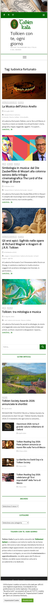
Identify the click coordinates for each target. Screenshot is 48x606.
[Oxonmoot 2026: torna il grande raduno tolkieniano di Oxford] (8, 427)
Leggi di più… (9, 129)
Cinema (10, 164)
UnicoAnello (24, 117)
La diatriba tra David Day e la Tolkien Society (29, 461)
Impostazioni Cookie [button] (12, 600)
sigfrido (10, 258)
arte (6, 320)
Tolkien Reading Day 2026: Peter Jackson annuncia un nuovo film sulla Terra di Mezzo (30, 444)
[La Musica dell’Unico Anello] (24, 86)
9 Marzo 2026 (22, 466)
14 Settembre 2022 (9, 252)
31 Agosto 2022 (8, 316)
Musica (21, 102)
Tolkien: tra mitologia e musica (21, 312)
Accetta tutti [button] (27, 600)
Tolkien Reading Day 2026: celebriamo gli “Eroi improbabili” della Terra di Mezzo (28, 478)
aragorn (7, 256)
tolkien (17, 117)
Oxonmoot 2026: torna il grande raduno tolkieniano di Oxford (30, 427)
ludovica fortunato (20, 190)
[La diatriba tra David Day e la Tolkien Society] (8, 462)
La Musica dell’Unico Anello (19, 106)
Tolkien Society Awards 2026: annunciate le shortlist (18, 402)
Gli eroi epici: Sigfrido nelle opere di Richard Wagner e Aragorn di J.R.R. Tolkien (23, 244)
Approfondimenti (9, 102)
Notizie (4, 397)
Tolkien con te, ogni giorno (21, 38)
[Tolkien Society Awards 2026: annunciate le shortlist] (24, 378)
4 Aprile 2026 (22, 433)
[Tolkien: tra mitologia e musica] (24, 292)
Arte (4, 164)
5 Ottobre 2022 (8, 186)
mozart (30, 190)
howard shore (9, 115)
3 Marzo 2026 (22, 487)
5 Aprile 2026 (7, 408)
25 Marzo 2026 (22, 451)
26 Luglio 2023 (8, 111)
